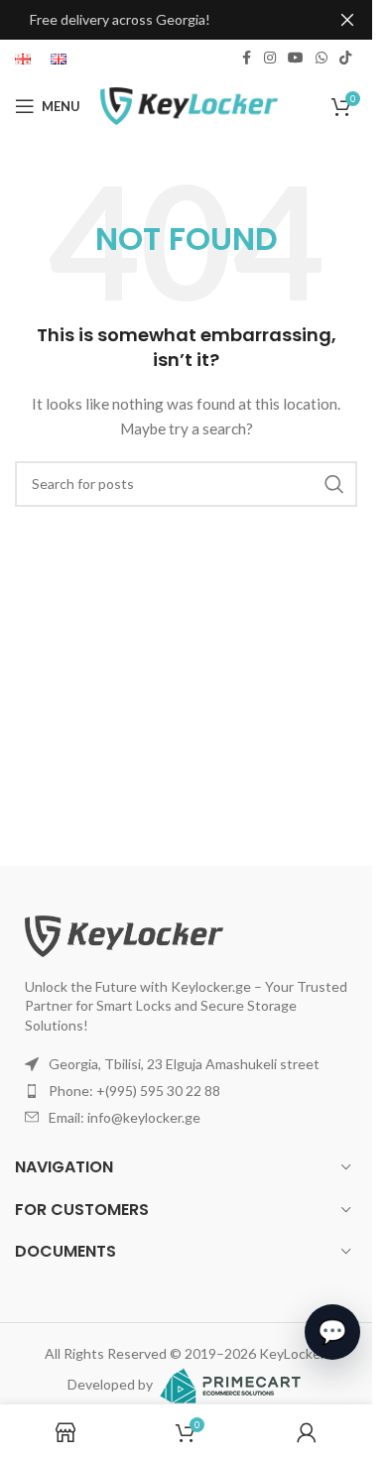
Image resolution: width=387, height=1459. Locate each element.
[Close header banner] (347, 20)
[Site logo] (189, 104)
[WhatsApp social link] (321, 58)
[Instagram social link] (270, 58)
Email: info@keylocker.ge (124, 1117)
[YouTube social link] (296, 58)
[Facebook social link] (246, 58)
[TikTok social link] (345, 58)
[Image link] (124, 933)
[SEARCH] (334, 484)
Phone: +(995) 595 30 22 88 (134, 1090)
